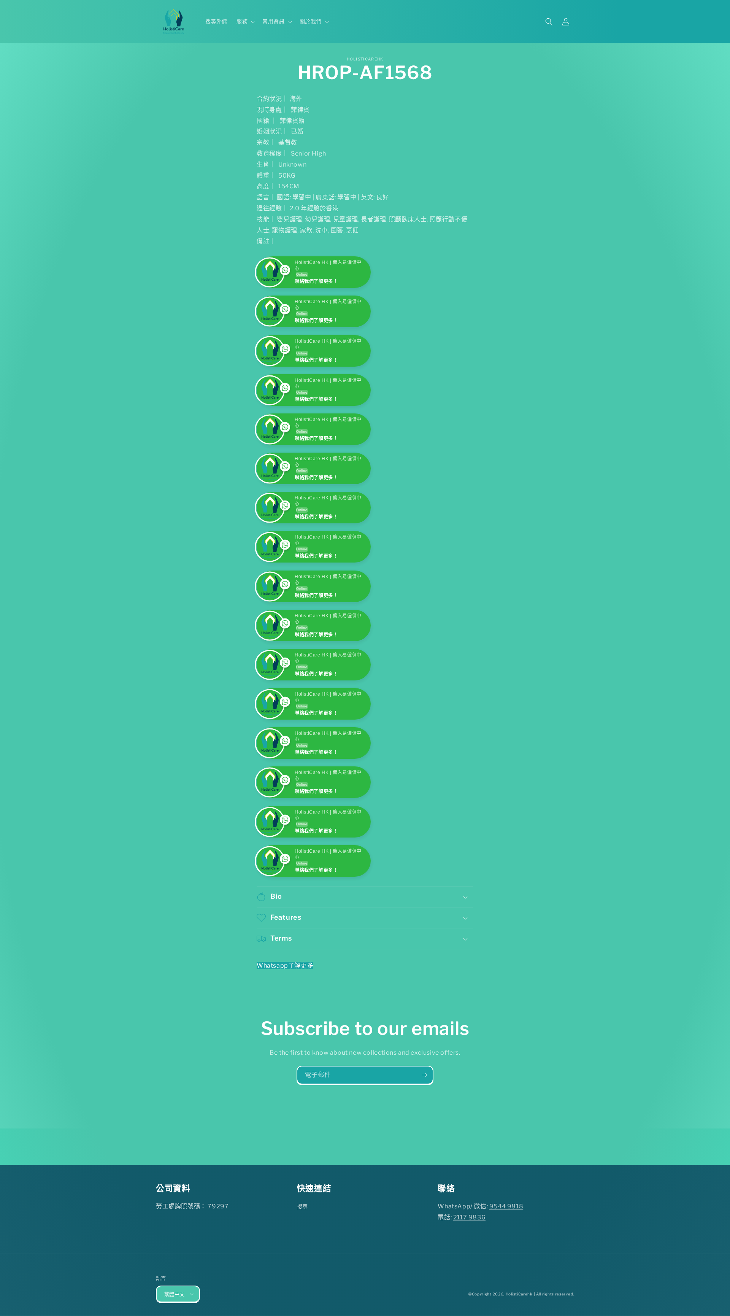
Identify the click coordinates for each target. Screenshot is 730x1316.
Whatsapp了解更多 (285, 1043)
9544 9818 (506, 1285)
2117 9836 (469, 1295)
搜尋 (302, 1285)
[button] (245, 21)
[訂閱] (424, 1153)
